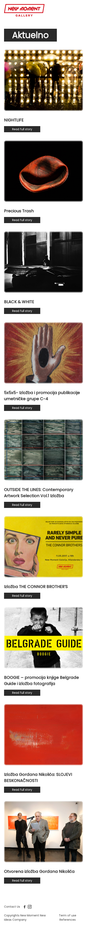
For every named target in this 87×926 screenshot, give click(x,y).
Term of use (67, 915)
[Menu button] (79, 10)
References (67, 920)
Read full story (22, 129)
